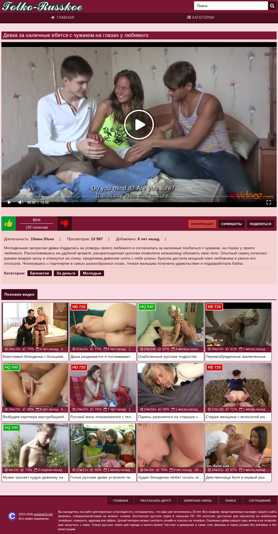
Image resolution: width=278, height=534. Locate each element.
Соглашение (260, 500)
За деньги (65, 273)
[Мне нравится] (8, 223)
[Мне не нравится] (65, 223)
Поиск (230, 500)
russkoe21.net (43, 514)
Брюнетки (39, 273)
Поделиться (260, 224)
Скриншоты (231, 224)
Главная (65, 17)
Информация (202, 224)
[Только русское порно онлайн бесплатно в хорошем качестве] (42, 6)
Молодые (92, 273)
